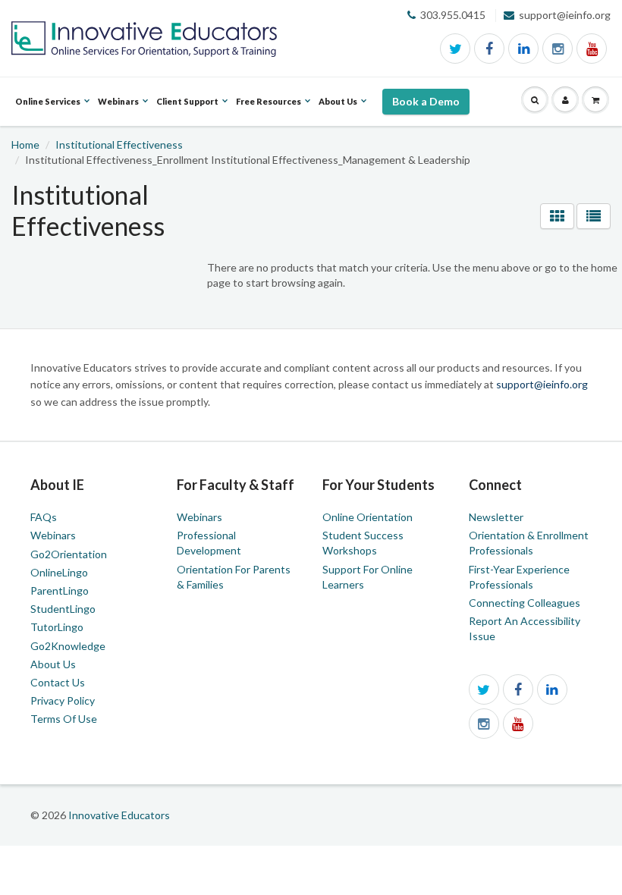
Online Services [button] (47, 111)
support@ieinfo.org (542, 384)
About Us (53, 664)
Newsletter (496, 516)
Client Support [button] (187, 111)
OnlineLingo (59, 572)
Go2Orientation (68, 554)
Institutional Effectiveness (119, 144)
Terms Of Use (63, 718)
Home (25, 144)
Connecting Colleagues (524, 602)
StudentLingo (63, 608)
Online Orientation (367, 516)
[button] (535, 100)
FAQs (43, 516)
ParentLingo (59, 590)
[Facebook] (489, 48)
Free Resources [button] (268, 111)
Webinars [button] (118, 111)
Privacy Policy (62, 700)
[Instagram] (557, 48)
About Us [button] (338, 111)
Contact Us (57, 682)
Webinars (53, 535)
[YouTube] (591, 48)
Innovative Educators (119, 815)
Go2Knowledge (67, 645)
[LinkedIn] (523, 48)
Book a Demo (426, 101)
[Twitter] (455, 48)
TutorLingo (56, 626)
